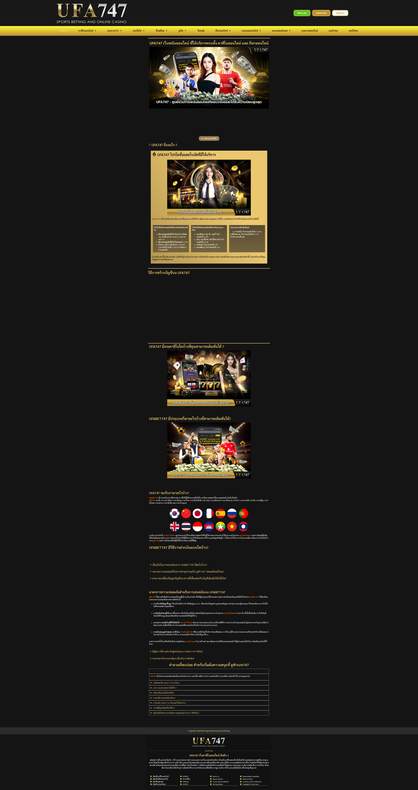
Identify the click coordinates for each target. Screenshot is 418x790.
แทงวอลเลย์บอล (280, 30)
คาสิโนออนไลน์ (85, 30)
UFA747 (64, 30)
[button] (209, 133)
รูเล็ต (181, 30)
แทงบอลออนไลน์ (250, 30)
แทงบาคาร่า (113, 30)
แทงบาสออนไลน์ (310, 30)
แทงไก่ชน (353, 30)
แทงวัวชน (333, 30)
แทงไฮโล (137, 30)
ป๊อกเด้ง (201, 30)
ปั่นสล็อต (160, 30)
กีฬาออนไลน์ (221, 30)
